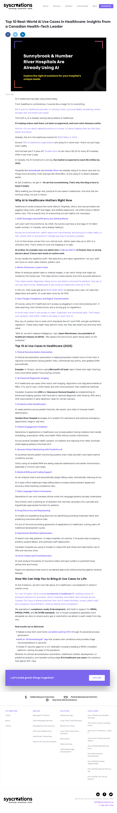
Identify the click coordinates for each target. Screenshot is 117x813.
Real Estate (65, 739)
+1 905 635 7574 (105, 805)
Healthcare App (66, 715)
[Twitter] (15, 34)
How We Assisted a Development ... (95, 755)
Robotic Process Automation (44, 742)
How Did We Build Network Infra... (98, 747)
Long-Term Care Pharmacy (71, 721)
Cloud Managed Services (43, 721)
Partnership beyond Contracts (84, 697)
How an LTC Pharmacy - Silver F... (100, 732)
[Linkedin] (22, 34)
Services (56, 6)
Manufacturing (66, 744)
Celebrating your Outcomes (42, 697)
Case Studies (82, 6)
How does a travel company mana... (99, 724)
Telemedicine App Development (67, 751)
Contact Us (106, 6)
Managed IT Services (41, 715)
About (45, 6)
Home (7, 715)
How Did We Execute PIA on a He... (99, 770)
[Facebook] (8, 34)
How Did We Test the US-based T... (98, 778)
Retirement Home (67, 726)
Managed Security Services (44, 726)
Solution (68, 6)
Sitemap (106, 799)
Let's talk (97, 678)
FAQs (111, 799)
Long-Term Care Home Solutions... (69, 732)
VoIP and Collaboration (42, 731)
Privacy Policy (96, 799)
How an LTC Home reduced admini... (99, 740)
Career (8, 726)
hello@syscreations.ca (103, 802)
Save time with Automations (64, 700)
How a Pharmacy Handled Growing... (98, 717)
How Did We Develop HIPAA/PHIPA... (96, 763)
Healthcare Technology (42, 736)
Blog (95, 6)
